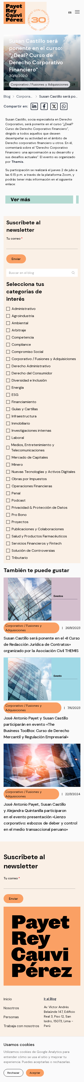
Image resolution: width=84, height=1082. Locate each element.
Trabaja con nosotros (21, 1026)
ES (69, 12)
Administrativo (24, 308)
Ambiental (20, 323)
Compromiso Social (27, 351)
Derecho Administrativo (31, 366)
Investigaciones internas (31, 430)
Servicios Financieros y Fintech (37, 543)
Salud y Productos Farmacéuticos (39, 536)
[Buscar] (73, 273)
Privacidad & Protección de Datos (39, 507)
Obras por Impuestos (29, 479)
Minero (17, 464)
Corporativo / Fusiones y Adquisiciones (39, 84)
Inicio (8, 999)
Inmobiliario (21, 423)
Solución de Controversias (33, 550)
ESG (15, 394)
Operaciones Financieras (32, 486)
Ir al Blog (50, 999)
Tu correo (14, 238)
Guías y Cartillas (25, 409)
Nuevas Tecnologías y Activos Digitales (43, 471)
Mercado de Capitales (30, 457)
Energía (18, 387)
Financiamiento (24, 401)
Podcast (19, 500)
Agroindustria (23, 315)
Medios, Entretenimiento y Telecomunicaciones (32, 447)
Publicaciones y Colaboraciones (38, 529)
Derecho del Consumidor (32, 373)
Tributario (20, 557)
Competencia (23, 337)
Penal (16, 493)
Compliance (21, 344)
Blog (7, 96)
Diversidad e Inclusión (29, 380)
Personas (11, 1017)
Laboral (18, 437)
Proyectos (20, 522)
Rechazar (13, 1073)
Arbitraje (19, 330)
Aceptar (35, 1073)
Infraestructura (24, 416)
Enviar (16, 259)
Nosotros (11, 1008)
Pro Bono (19, 514)
